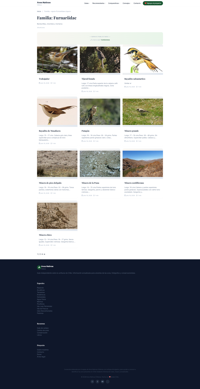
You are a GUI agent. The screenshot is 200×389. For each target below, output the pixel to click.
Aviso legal (41, 357)
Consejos (126, 3)
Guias (86, 3)
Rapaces (40, 288)
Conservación (42, 333)
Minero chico (45, 234)
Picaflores (40, 304)
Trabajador (44, 78)
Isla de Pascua (42, 309)
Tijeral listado (88, 78)
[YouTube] (102, 381)
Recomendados (98, 3)
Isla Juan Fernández (44, 306)
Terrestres (41, 292)
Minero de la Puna (90, 182)
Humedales (41, 297)
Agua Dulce (41, 299)
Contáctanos (105, 40)
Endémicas (41, 295)
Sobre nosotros (42, 350)
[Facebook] (97, 381)
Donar (39, 354)
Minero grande (131, 130)
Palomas (40, 313)
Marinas (40, 302)
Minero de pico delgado (50, 182)
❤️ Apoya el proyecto (153, 3)
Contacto (137, 3)
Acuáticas (41, 290)
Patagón (85, 130)
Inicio (39, 11)
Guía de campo (42, 328)
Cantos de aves (43, 330)
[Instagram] (92, 381)
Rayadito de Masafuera (49, 130)
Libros (39, 335)
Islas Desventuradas (44, 311)
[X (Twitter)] (107, 381)
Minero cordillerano (134, 182)
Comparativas (113, 3)
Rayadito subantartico (134, 78)
